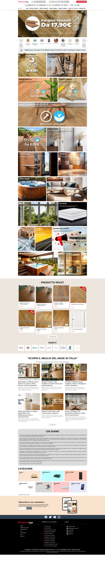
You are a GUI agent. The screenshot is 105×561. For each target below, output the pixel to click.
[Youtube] (54, 516)
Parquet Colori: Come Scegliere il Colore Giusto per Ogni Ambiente (52, 383)
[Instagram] (59, 516)
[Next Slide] (85, 23)
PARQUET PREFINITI (34, 8)
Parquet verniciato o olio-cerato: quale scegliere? (51, 412)
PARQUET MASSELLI (43, 8)
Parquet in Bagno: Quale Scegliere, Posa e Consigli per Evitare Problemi (75, 383)
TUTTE (20, 8)
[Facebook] (46, 516)
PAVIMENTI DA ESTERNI (84, 8)
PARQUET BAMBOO (53, 8)
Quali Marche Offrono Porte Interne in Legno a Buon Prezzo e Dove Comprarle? (28, 383)
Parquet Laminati (63, 8)
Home (27, 8)
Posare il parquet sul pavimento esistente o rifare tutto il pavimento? (75, 413)
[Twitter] (50, 516)
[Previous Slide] (20, 23)
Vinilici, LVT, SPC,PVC (73, 8)
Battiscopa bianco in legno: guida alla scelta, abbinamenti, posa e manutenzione (28, 414)
